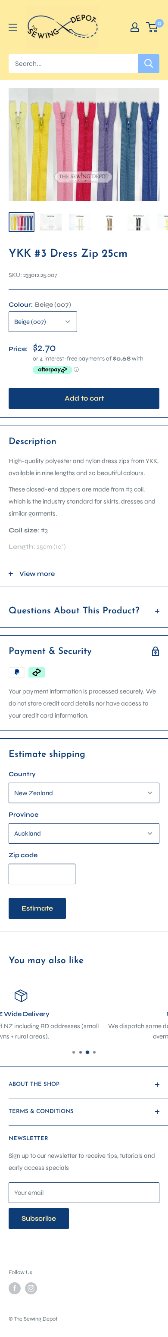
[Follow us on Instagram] (31, 1288)
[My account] (135, 27)
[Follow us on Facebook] (15, 1288)
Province (23, 814)
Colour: (40, 304)
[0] (152, 27)
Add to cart (84, 398)
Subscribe (39, 1218)
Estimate (37, 908)
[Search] (148, 63)
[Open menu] (13, 27)
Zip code (23, 855)
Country (22, 774)
